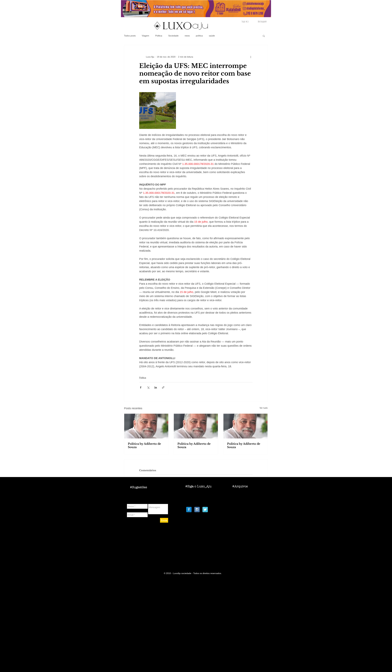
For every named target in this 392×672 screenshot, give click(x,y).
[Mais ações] (251, 57)
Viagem (145, 35)
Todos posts (130, 35)
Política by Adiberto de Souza (144, 445)
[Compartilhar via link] (163, 387)
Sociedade (173, 35)
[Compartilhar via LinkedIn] (155, 387)
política (199, 35)
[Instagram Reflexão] (197, 509)
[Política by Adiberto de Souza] (146, 426)
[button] (263, 36)
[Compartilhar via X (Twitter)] (148, 387)
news (187, 35)
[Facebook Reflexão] (189, 509)
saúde (212, 35)
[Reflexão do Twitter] (205, 509)
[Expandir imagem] (157, 110)
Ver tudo (264, 408)
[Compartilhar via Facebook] (140, 387)
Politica (158, 35)
